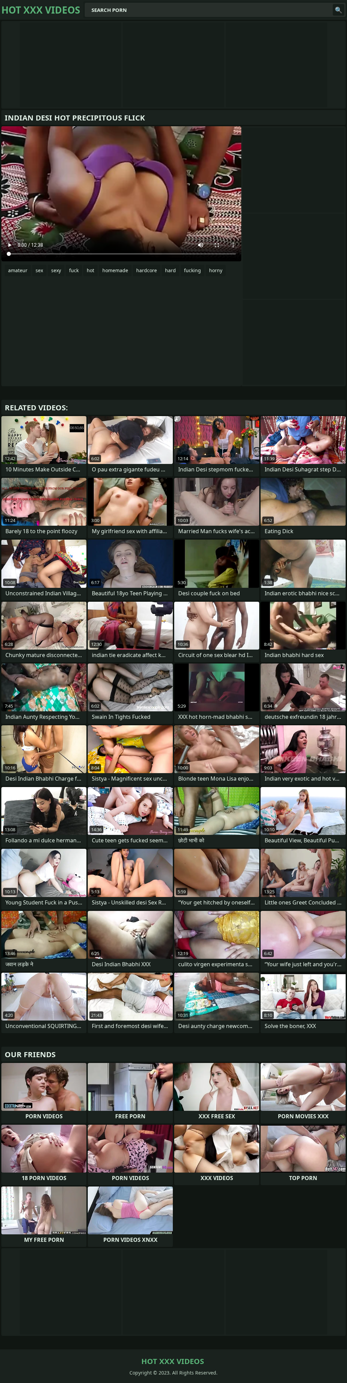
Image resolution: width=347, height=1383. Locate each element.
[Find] (338, 10)
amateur (17, 270)
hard (170, 270)
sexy (56, 270)
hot (90, 270)
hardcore (146, 270)
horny (215, 270)
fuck (74, 270)
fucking (192, 270)
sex (39, 270)
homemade (115, 270)
